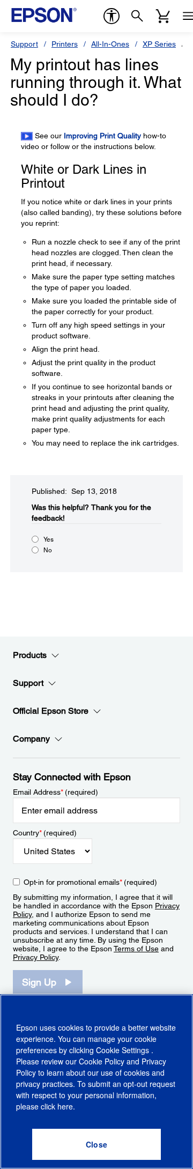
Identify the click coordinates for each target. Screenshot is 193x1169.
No (47, 550)
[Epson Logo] (44, 15)
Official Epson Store (50, 711)
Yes (48, 539)
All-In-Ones (110, 44)
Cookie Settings (123, 1050)
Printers (64, 44)
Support (24, 44)
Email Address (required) (55, 792)
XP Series (159, 44)
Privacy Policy (35, 957)
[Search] (137, 16)
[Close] (96, 1144)
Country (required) (45, 832)
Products (30, 655)
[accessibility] (111, 16)
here (65, 1106)
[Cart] (163, 16)
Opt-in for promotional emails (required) (90, 882)
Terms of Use (136, 948)
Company (31, 739)
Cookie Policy (101, 1061)
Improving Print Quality (102, 135)
